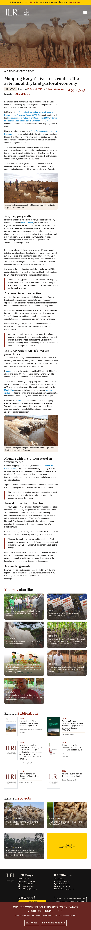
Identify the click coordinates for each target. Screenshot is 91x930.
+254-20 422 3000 (27, 884)
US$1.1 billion (27, 223)
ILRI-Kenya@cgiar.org (28, 889)
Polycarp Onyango (55, 89)
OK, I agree (31, 923)
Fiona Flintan (23, 94)
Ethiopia (21, 401)
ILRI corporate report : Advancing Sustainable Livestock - (45, 2)
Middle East (9, 390)
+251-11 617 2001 (63, 886)
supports (9, 371)
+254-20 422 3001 (27, 886)
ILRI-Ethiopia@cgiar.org (65, 889)
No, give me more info (53, 923)
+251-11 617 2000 (63, 884)
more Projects (67, 845)
